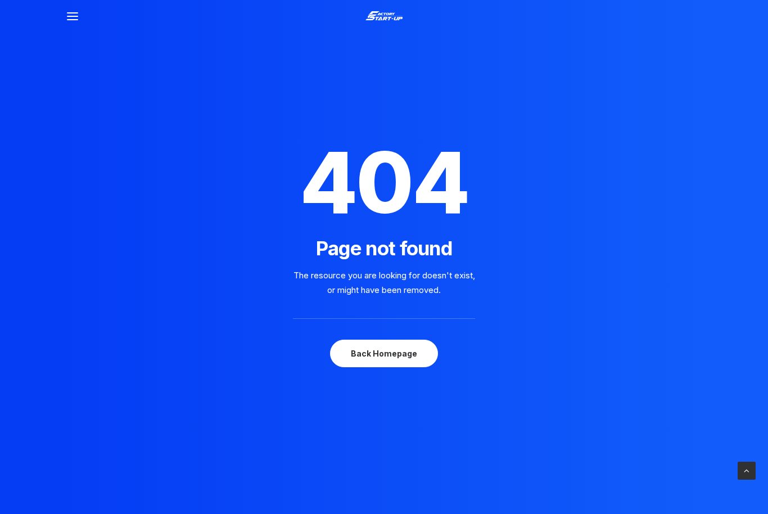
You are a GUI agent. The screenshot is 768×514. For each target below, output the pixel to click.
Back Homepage (384, 353)
